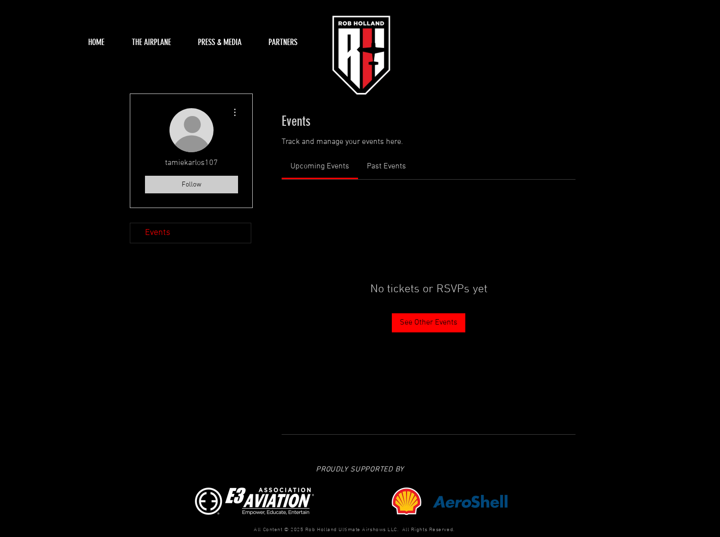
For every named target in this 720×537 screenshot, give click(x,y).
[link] (319, 166)
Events (157, 233)
